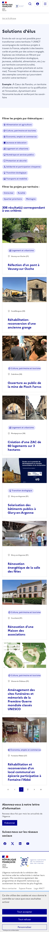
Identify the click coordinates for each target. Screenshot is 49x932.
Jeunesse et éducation (16, 142)
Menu (45, 4)
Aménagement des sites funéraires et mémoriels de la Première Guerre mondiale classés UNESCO (21, 699)
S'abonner (9, 822)
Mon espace (37, 4)
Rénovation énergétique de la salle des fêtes (24, 568)
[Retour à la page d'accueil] (20, 6)
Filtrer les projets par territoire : (20, 187)
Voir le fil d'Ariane (9, 18)
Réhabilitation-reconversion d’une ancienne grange (22, 324)
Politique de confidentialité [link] (11, 930)
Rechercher (30, 4)
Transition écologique (16, 172)
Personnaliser (24, 927)
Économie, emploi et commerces (21, 136)
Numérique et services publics (20, 154)
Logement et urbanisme (17, 148)
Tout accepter (24, 911)
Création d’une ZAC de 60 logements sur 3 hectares (24, 446)
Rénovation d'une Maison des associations (20, 631)
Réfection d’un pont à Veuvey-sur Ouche (23, 267)
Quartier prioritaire (13, 199)
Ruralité (21, 193)
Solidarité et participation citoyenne (23, 166)
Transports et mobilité (16, 178)
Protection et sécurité (16, 160)
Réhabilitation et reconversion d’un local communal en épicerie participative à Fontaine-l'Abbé (24, 772)
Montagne (31, 199)
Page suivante (34, 789)
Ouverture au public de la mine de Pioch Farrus (24, 385)
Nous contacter (9, 888)
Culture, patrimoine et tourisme (21, 130)
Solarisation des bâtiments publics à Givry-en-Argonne (22, 509)
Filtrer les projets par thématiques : (23, 118)
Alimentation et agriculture (19, 124)
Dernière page (41, 789)
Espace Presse (25, 888)
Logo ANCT (39, 888)
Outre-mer (8, 193)
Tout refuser (24, 919)
